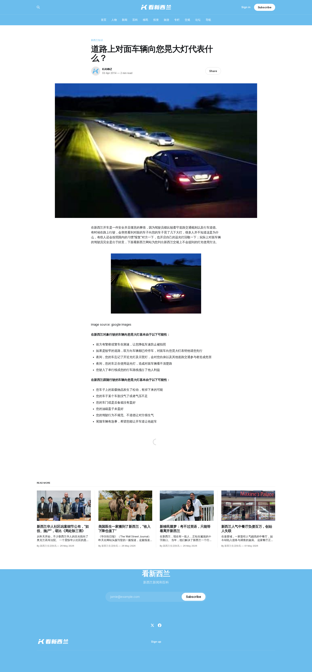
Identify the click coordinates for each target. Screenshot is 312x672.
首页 (103, 19)
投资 (156, 19)
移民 (145, 19)
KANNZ (107, 69)
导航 (208, 19)
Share (213, 71)
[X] (152, 625)
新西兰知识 (97, 40)
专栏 (177, 19)
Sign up (156, 641)
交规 (187, 19)
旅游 (166, 19)
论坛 (198, 19)
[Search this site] (38, 7)
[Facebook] (159, 625)
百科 (135, 19)
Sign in (245, 7)
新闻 (124, 19)
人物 (114, 19)
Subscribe (264, 7)
